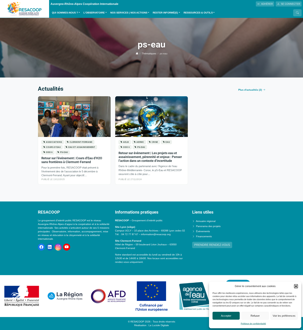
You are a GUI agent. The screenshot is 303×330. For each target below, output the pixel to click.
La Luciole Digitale (159, 325)
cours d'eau (53, 147)
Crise (155, 142)
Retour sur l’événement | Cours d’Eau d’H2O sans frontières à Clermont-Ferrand (71, 160)
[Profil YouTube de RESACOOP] (66, 247)
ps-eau (64, 152)
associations (54, 142)
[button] (296, 286)
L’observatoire (94, 12)
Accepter (226, 315)
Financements (204, 236)
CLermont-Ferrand (81, 142)
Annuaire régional (206, 221)
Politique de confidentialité (253, 323)
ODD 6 (49, 152)
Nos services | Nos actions (128, 12)
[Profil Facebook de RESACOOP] (41, 247)
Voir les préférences (284, 315)
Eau (168, 142)
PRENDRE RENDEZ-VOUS (212, 244)
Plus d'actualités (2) (250, 89)
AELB (126, 142)
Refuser (255, 315)
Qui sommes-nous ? (65, 12)
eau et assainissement (81, 147)
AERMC (140, 142)
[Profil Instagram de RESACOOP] (58, 247)
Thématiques (149, 53)
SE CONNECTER (290, 3)
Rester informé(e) (165, 12)
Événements (203, 231)
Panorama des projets (208, 226)
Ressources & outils (198, 12)
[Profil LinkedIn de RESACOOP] (49, 247)
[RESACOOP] (24, 8)
